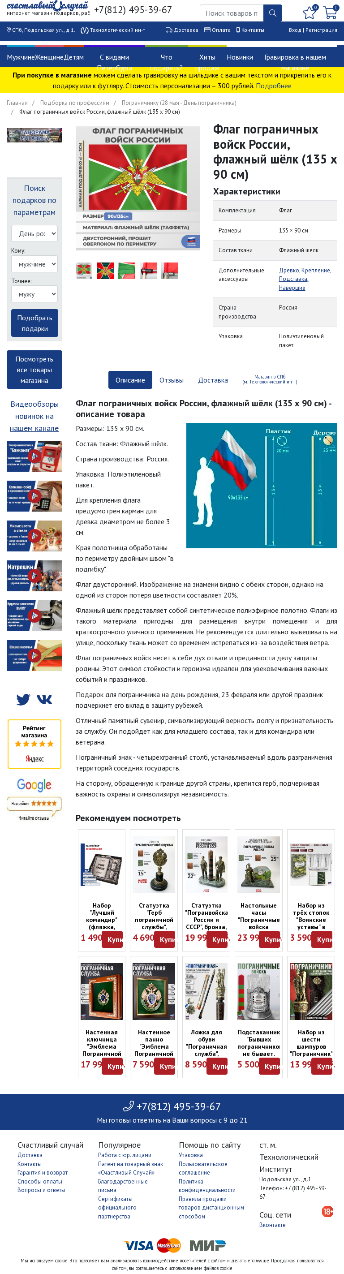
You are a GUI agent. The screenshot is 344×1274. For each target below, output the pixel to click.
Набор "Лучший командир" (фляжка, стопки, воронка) (101, 923)
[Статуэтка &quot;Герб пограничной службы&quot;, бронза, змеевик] (154, 864)
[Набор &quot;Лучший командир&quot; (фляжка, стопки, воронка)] (102, 865)
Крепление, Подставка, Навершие (305, 279)
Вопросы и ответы (41, 1190)
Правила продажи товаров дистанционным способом (211, 1207)
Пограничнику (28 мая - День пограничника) (179, 103)
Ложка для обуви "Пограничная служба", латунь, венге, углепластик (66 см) (206, 1053)
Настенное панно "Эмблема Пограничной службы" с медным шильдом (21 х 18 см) (153, 1057)
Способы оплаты (39, 1181)
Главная (17, 103)
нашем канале (34, 428)
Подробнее (274, 85)
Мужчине (21, 56)
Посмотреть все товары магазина (34, 369)
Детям (74, 56)
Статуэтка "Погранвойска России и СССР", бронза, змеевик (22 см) (206, 923)
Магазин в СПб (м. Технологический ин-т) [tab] (269, 379)
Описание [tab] (130, 379)
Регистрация (321, 29)
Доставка (186, 29)
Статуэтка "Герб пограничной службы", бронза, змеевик (154, 923)
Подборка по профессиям (74, 103)
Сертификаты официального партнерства (117, 1207)
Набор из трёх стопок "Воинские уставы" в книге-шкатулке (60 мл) (311, 926)
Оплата (221, 29)
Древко (289, 270)
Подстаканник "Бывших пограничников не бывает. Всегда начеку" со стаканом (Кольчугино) (259, 1057)
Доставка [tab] (213, 379)
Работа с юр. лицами (124, 1155)
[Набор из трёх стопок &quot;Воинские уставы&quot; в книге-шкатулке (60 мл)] (311, 865)
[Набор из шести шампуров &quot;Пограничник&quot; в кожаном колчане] (311, 991)
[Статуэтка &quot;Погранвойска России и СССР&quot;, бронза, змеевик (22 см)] (206, 864)
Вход (295, 29)
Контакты (252, 29)
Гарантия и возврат (42, 1172)
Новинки (240, 56)
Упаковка (191, 1155)
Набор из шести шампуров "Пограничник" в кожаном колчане (311, 1050)
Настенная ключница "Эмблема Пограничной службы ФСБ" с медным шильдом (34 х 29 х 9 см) (101, 1057)
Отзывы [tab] (171, 379)
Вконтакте (272, 1225)
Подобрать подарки (34, 323)
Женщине (49, 56)
